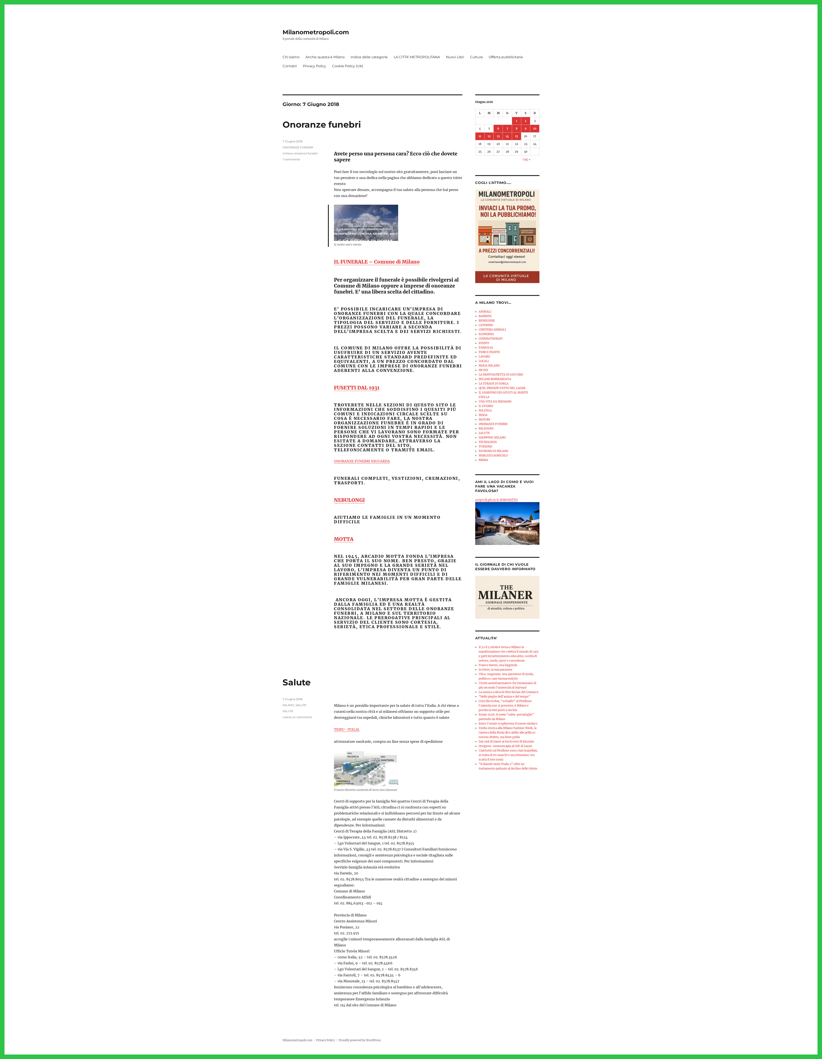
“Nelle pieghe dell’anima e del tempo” (504, 696)
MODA (483, 415)
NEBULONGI (349, 500)
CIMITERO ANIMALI (492, 329)
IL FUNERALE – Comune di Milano (377, 262)
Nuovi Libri (455, 57)
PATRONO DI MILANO (493, 451)
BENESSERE (487, 320)
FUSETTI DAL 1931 (357, 388)
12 (489, 136)
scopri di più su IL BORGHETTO (496, 500)
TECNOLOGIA (488, 442)
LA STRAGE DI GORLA (493, 383)
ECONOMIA (486, 334)
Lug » (526, 159)
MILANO (288, 705)
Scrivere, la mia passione (495, 669)
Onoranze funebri (322, 124)
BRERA (483, 460)
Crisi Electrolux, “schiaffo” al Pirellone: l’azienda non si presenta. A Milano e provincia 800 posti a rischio (505, 705)
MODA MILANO (489, 365)
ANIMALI (485, 311)
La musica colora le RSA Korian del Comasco (508, 692)
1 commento (291, 159)
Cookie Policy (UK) (347, 66)
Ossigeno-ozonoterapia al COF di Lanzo (505, 746)
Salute (297, 682)
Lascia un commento (297, 717)
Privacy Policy (314, 66)
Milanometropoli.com (316, 32)
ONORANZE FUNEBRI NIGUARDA (362, 461)
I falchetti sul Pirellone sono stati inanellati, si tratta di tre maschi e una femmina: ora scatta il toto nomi (508, 755)
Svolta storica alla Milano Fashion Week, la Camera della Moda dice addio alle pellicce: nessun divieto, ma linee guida (507, 732)
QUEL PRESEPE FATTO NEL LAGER (502, 388)
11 (480, 136)
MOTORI (484, 419)
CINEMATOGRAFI (491, 338)
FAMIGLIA (486, 347)
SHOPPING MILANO (492, 437)
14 (507, 136)
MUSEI (483, 370)
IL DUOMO (486, 406)
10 (534, 128)
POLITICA (485, 410)
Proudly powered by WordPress (360, 1040)
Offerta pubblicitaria (506, 57)
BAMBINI (485, 316)
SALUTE (301, 705)
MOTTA (343, 539)
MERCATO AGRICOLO (493, 455)
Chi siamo (291, 57)
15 (516, 136)
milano (288, 153)
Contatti (290, 66)
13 (498, 136)
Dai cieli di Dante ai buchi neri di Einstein (506, 741)
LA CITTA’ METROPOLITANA (417, 57)
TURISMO (485, 446)
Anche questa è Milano (325, 57)
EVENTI (484, 343)
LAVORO (484, 356)
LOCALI (484, 361)
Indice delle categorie (369, 57)
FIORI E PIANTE (489, 352)
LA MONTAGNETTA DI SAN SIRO (501, 374)
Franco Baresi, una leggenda (498, 665)
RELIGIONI (486, 428)
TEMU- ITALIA (347, 729)
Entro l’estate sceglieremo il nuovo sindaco (508, 723)
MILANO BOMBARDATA (495, 379)
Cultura (476, 57)
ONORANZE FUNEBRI (298, 147)
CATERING (486, 325)
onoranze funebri (306, 153)
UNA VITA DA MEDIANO (495, 401)
